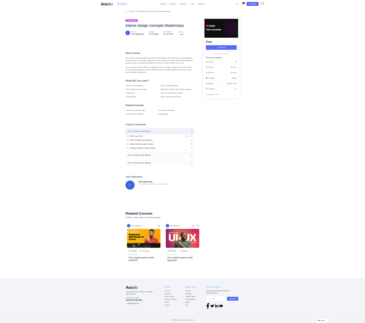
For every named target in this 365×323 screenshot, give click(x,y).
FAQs (193, 4)
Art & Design (140, 11)
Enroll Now (252, 4)
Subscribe (232, 298)
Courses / (132, 11)
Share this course (213, 94)
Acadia (179, 320)
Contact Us (201, 4)
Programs (172, 4)
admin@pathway (137, 34)
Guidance (183, 4)
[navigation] (322, 320)
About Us (163, 4)
